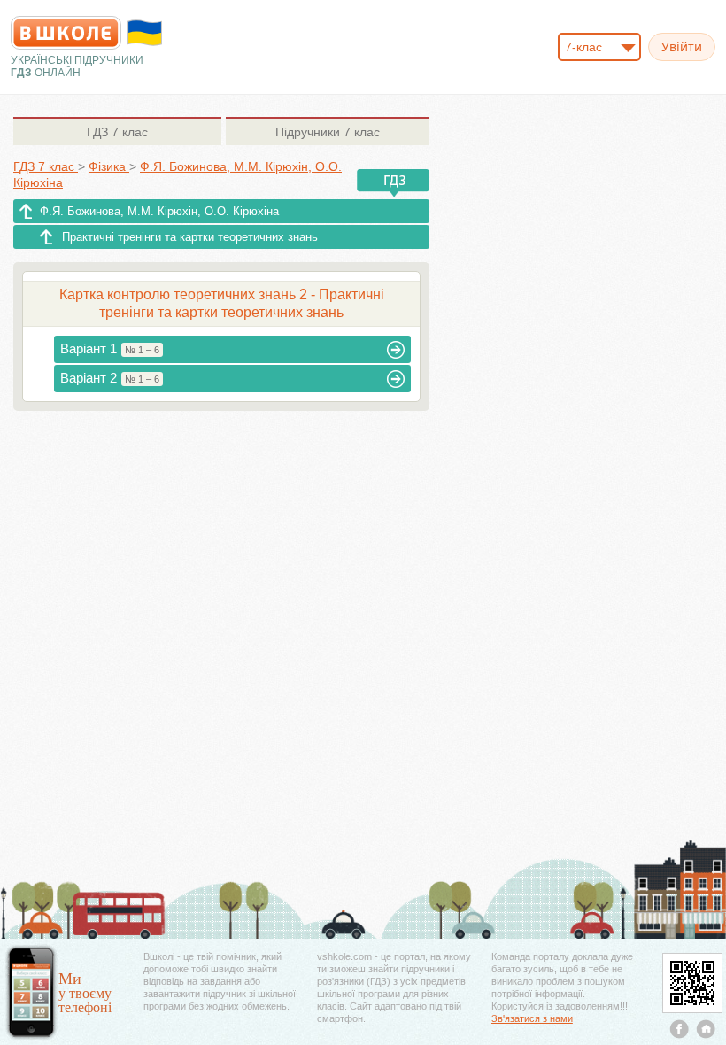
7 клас (117, 132)
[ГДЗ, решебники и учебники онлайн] (66, 33)
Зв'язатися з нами (532, 1018)
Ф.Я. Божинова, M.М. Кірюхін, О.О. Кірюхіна (159, 211)
